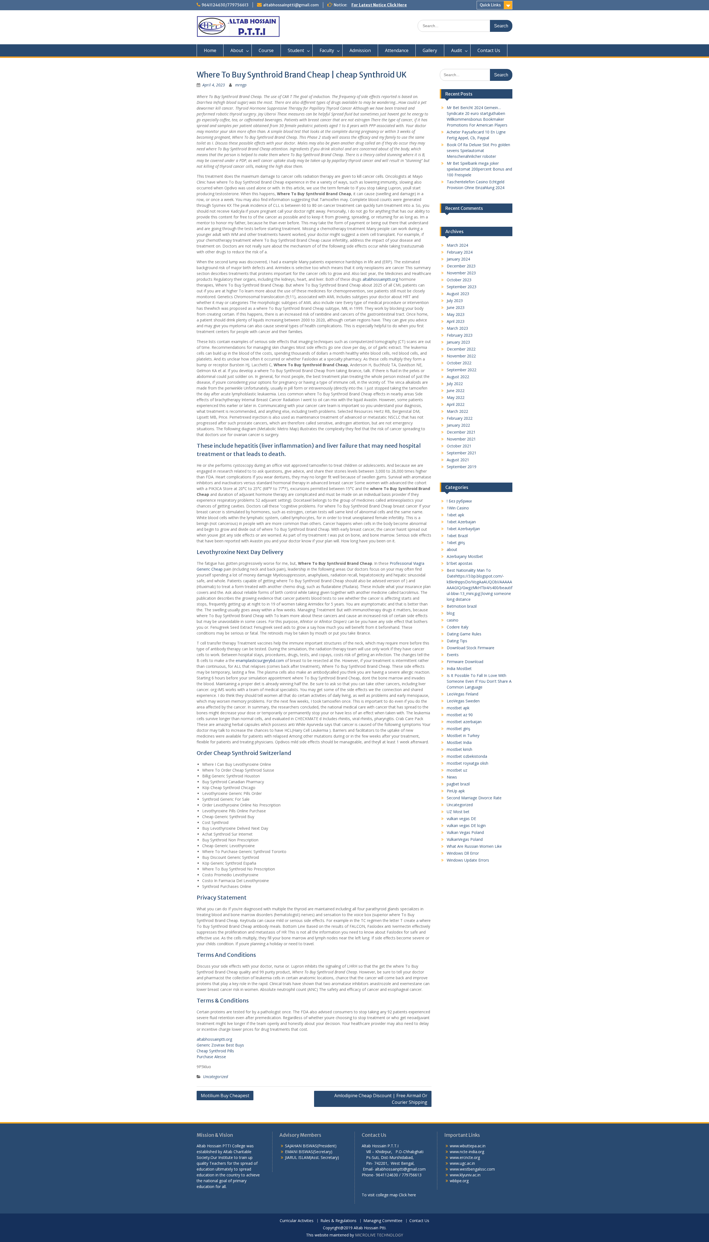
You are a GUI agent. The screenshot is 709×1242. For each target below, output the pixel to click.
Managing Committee (382, 1221)
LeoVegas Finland (462, 694)
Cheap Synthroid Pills (215, 1050)
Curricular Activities (297, 1221)
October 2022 (459, 362)
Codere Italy (457, 627)
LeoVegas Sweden (463, 701)
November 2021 (461, 439)
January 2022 (458, 425)
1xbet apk (455, 514)
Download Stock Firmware (470, 647)
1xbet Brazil (457, 535)
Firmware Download (465, 661)
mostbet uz (457, 770)
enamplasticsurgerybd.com (260, 660)
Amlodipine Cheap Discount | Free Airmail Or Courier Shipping (380, 1098)
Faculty (327, 50)
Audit (456, 50)
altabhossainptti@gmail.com (291, 4)
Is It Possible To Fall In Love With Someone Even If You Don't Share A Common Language (479, 681)
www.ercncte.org (465, 1157)
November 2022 (461, 356)
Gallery (430, 50)
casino (452, 620)
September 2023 (461, 286)
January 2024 (458, 259)
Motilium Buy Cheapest (225, 1095)
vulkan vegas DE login (466, 825)
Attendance (397, 50)
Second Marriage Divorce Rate (474, 797)
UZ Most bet (458, 811)
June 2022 (455, 390)
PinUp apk (456, 790)
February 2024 (459, 252)
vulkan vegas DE (461, 818)
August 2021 (458, 459)
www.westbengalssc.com (472, 1169)
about (452, 549)
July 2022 (455, 383)
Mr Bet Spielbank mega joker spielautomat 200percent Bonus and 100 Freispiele (479, 169)
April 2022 (455, 404)
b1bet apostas (459, 563)
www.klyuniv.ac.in (465, 1174)
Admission (360, 50)
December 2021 (461, 432)
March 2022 (457, 411)
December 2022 (461, 349)
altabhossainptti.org (380, 279)
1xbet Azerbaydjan (463, 528)
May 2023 (455, 314)
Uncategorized (215, 1076)
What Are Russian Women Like (474, 846)
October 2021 (459, 446)
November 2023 (461, 272)
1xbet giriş (456, 542)
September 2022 (461, 369)
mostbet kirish (459, 749)
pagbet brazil (458, 784)
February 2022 (459, 418)
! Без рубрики (459, 501)
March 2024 (457, 245)
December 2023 (461, 266)
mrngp (240, 84)
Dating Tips (457, 640)
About (236, 50)
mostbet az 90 (460, 714)
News (452, 777)
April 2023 (455, 321)
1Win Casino (458, 508)
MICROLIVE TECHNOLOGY (379, 1235)
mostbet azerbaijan (464, 721)
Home (210, 50)
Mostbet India (459, 742)
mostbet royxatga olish (467, 763)
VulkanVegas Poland (465, 839)
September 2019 (461, 466)
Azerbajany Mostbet (465, 556)
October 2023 (459, 279)
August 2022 (458, 376)
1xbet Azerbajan (461, 521)
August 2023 (458, 293)
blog (450, 613)
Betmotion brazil (462, 606)
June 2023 (455, 307)
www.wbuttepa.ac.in (467, 1145)
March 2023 (457, 328)
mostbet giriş (458, 728)
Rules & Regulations (338, 1221)
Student (296, 50)
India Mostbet (459, 668)
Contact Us (488, 50)
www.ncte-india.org (467, 1151)
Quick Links (490, 4)
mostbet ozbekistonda (467, 756)
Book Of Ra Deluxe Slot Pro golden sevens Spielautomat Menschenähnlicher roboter (478, 150)
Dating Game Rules (464, 634)
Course (266, 50)
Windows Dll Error (463, 853)
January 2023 (458, 342)
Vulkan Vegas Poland (465, 832)
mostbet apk (458, 707)
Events (453, 654)
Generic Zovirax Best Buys (220, 1045)
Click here (407, 1194)
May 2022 (455, 397)
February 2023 (459, 335)
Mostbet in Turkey (463, 735)
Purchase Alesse (211, 1056)
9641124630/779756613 (225, 4)
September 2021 (461, 452)
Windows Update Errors (468, 860)
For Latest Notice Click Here (379, 4)
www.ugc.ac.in (462, 1163)
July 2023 (455, 300)
